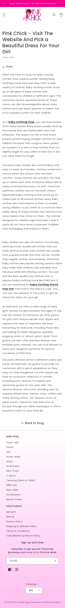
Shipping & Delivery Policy (21, 526)
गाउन (8, 452)
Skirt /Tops (12, 470)
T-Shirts (11, 475)
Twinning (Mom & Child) (20, 480)
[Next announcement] (61, 3)
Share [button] (9, 66)
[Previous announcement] (3, 3)
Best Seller (12, 489)
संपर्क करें (10, 516)
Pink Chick (17, 602)
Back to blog (34, 423)
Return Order (14, 499)
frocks (10, 447)
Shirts (9, 461)
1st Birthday (13, 466)
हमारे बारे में (11, 512)
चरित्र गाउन (11, 485)
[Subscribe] (55, 561)
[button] (3, 14)
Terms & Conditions (18, 531)
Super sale (12, 442)
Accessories (13, 494)
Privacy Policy (14, 521)
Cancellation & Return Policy (23, 535)
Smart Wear (13, 456)
